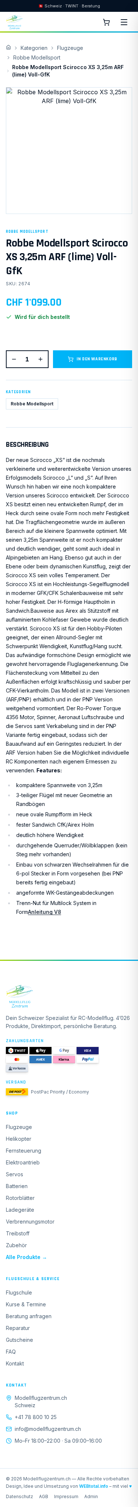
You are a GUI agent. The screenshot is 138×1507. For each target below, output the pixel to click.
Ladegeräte (20, 1210)
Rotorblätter (20, 1198)
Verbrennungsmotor (30, 1221)
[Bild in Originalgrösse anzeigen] (69, 151)
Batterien (17, 1186)
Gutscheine (19, 1340)
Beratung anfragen (29, 1316)
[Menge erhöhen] (40, 359)
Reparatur (18, 1328)
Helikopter (18, 1139)
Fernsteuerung (23, 1150)
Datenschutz (19, 1496)
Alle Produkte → (26, 1257)
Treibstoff (17, 1233)
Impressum (66, 1496)
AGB (43, 1496)
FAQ (11, 1351)
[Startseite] (69, 996)
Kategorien (34, 48)
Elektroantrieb (23, 1162)
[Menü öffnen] (124, 22)
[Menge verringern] (14, 359)
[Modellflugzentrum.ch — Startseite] (14, 22)
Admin (91, 1496)
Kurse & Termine (26, 1304)
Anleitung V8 (44, 912)
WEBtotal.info (93, 1486)
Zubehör (16, 1245)
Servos (14, 1174)
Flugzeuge (70, 48)
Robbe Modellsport (36, 57)
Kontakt (15, 1363)
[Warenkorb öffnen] (106, 22)
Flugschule (19, 1292)
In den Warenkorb (97, 359)
